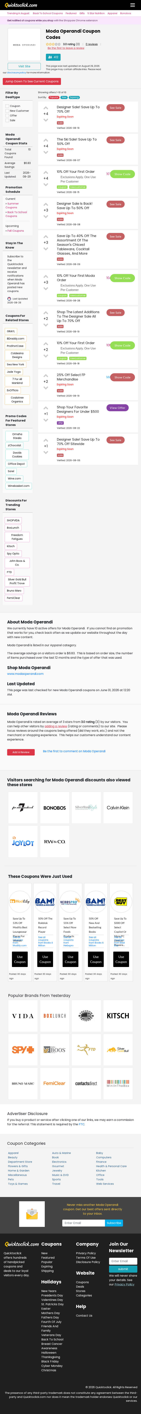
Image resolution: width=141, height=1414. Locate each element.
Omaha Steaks (17, 436)
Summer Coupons (12, 205)
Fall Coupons (16, 231)
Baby (99, 1153)
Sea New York (15, 364)
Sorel (11, 471)
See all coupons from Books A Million (45, 941)
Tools (100, 1179)
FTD (9, 572)
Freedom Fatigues (17, 537)
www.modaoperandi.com (25, 674)
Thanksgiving (50, 1357)
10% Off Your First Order (76, 171)
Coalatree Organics (17, 399)
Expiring (74, 97)
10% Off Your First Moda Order (76, 277)
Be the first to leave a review (66, 48)
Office (100, 1175)
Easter (46, 1309)
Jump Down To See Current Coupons (32, 81)
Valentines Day (52, 1300)
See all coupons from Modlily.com (20, 941)
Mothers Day (50, 1313)
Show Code (123, 174)
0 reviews (92, 44)
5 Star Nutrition (96, 13)
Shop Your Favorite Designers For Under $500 (78, 409)
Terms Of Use (86, 1258)
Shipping (47, 1271)
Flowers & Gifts (18, 1166)
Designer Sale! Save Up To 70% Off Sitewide (78, 441)
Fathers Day (50, 1317)
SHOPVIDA (13, 520)
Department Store (20, 1162)
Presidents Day (52, 1295)
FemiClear (13, 598)
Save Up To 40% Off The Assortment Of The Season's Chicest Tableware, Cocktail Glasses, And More (76, 244)
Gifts (82, 13)
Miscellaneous (17, 1175)
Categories (84, 1295)
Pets (11, 1179)
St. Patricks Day (52, 1304)
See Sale (115, 107)
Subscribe (114, 1223)
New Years (48, 1291)
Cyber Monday (52, 1366)
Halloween (48, 1353)
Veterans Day (51, 1335)
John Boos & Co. (17, 563)
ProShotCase (15, 346)
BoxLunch (13, 528)
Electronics (59, 1162)
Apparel (112, 13)
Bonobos (125, 13)
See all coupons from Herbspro (69, 941)
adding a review (56, 726)
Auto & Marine (61, 1153)
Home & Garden (18, 1170)
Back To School (52, 1339)
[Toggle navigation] (132, 5)
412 (55, 57)
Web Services (105, 1184)
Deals (80, 1287)
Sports (56, 1179)
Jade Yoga (14, 372)
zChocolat (14, 445)
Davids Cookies (17, 454)
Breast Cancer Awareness (51, 1346)
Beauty (12, 1157)
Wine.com (14, 478)
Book (55, 1157)
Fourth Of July (51, 1322)
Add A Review (20, 752)
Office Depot (16, 464)
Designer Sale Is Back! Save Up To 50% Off (75, 205)
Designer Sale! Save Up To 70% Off (78, 109)
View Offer (117, 407)
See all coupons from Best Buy (119, 941)
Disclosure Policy (88, 1262)
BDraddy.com (15, 338)
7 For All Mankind (17, 381)
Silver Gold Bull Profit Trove (17, 581)
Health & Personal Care (111, 1166)
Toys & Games (18, 1184)
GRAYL (11, 331)
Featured (71, 13)
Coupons (82, 1282)
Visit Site (24, 66)
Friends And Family (49, 1328)
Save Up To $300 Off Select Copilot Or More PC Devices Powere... (120, 931)
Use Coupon (20, 959)
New (64, 97)
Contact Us (84, 1315)
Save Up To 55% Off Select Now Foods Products (70, 927)
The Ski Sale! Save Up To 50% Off (77, 141)
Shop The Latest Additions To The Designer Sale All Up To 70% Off (78, 316)
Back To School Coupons (48, 13)
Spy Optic (13, 553)
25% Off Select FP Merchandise (71, 377)
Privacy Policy (124, 1284)
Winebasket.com (19, 486)
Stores (80, 1291)
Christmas (48, 1370)
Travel (56, 1184)
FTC (81, 1124)
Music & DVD (60, 1175)
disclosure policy (16, 72)
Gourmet (58, 1166)
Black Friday (50, 1361)
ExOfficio (12, 390)
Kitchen (101, 1170)
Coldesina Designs (17, 355)
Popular (54, 97)
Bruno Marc (14, 590)
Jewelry (57, 1170)
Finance (101, 1162)
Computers (103, 1157)
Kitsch (11, 546)
